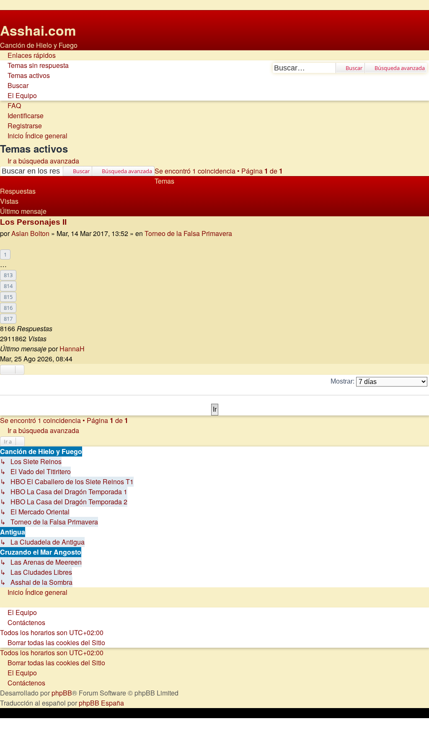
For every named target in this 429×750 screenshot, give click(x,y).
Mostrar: (343, 381)
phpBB (62, 693)
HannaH (72, 348)
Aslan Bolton (30, 233)
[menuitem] (34, 65)
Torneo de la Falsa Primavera (188, 233)
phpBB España (101, 703)
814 (8, 286)
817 (8, 318)
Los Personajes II (33, 222)
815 (8, 297)
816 (8, 307)
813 (8, 275)
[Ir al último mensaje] (89, 349)
